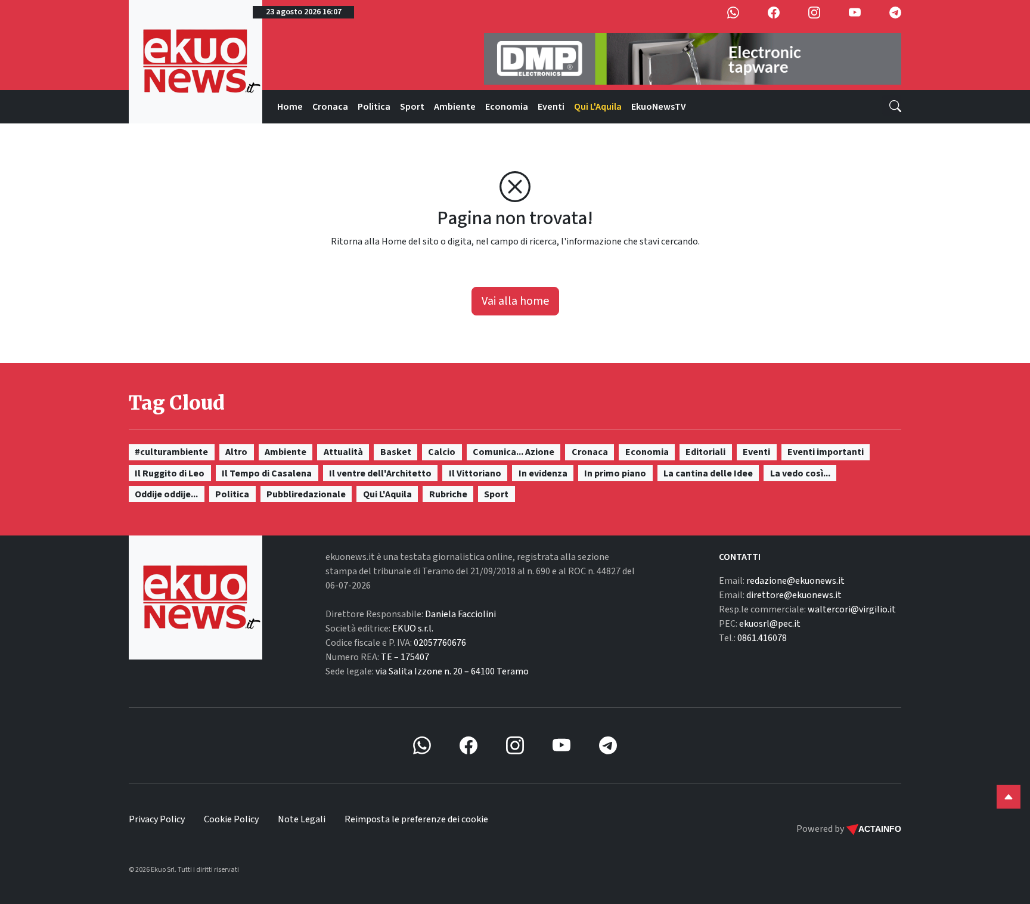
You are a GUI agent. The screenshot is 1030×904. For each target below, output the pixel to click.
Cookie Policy (231, 819)
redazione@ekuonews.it (795, 580)
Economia (506, 106)
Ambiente (455, 106)
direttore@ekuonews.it (794, 595)
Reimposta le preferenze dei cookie (416, 819)
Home (290, 106)
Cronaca (330, 106)
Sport (412, 106)
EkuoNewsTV (658, 106)
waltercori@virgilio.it (852, 609)
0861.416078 (762, 638)
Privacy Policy (157, 819)
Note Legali (301, 819)
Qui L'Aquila (598, 106)
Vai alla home (515, 301)
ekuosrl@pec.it (770, 623)
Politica (374, 106)
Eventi (551, 106)
